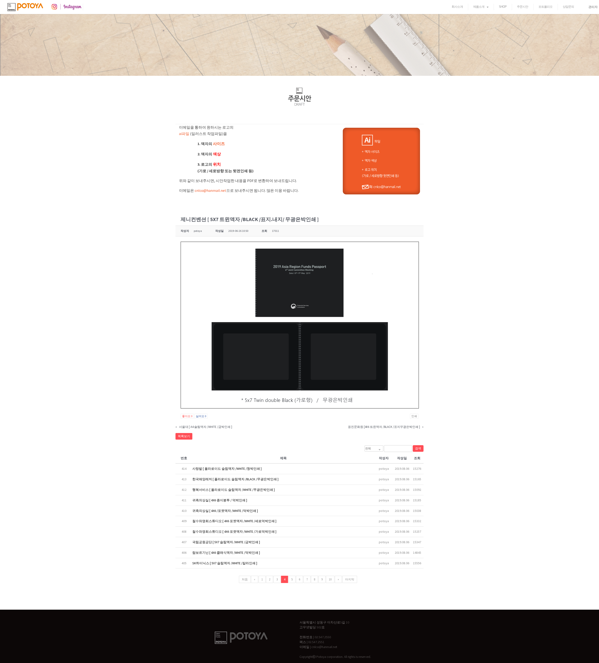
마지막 (349, 579)
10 (330, 579)
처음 (245, 579)
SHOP (503, 6)
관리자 (593, 7)
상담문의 (568, 6)
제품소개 (478, 6)
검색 (418, 448)
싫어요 (201, 416)
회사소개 (457, 6)
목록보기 (184, 436)
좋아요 (187, 416)
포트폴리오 (545, 6)
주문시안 (522, 6)
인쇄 (414, 416)
